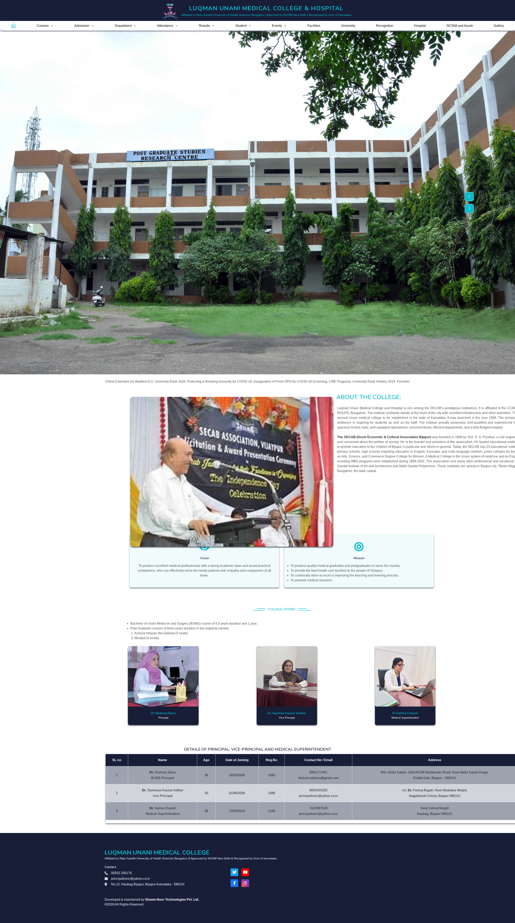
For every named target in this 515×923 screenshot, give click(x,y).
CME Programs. (273, 381)
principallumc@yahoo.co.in (130, 878)
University (348, 25)
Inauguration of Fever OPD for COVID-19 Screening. (224, 381)
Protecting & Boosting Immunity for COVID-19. (153, 381)
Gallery (499, 25)
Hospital (420, 25)
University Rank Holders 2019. (308, 381)
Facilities (313, 25)
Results (204, 25)
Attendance (165, 25)
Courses (43, 25)
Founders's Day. (341, 381)
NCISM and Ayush (460, 25)
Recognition (384, 25)
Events (277, 25)
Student (240, 25)
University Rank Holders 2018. (376, 381)
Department (123, 25)
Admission (81, 25)
